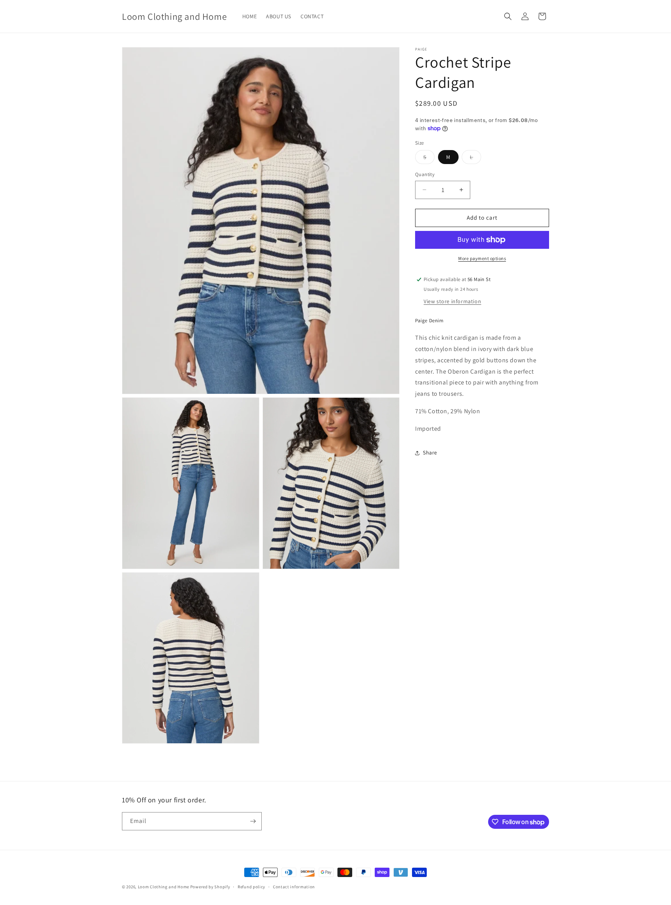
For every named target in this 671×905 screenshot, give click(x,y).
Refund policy (251, 886)
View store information (452, 301)
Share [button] (430, 452)
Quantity (425, 174)
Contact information (294, 886)
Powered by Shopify (210, 886)
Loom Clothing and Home (163, 886)
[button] (507, 16)
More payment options (482, 258)
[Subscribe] (252, 821)
